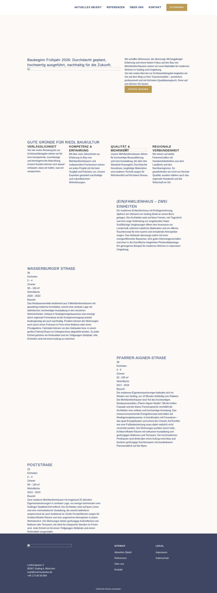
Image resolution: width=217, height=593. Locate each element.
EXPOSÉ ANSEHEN (41, 39)
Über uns (119, 564)
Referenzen (120, 558)
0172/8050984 (177, 7)
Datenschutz (162, 558)
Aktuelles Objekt (123, 552)
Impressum (161, 552)
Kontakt (118, 569)
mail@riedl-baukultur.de (39, 572)
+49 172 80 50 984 (37, 575)
